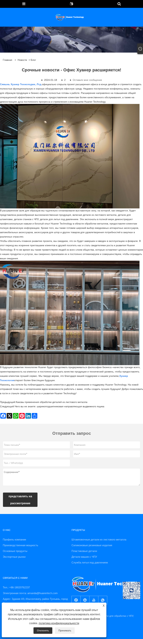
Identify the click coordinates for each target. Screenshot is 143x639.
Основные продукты (15, 551)
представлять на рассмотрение (20, 499)
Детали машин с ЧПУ (84, 556)
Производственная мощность (20, 545)
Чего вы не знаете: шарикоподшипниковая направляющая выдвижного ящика (59, 406)
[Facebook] (76, 600)
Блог (33, 60)
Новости (22, 60)
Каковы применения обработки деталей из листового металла (51, 402)
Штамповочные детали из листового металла (99, 539)
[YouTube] (93, 600)
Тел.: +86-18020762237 (16, 587)
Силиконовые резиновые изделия (92, 545)
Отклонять (43, 630)
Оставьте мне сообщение (87, 80)
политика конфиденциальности (59, 623)
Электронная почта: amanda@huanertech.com (30, 593)
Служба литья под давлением (90, 562)
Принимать (64, 630)
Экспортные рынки (14, 556)
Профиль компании (14, 539)
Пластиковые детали (84, 551)
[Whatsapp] (102, 600)
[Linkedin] (84, 600)
